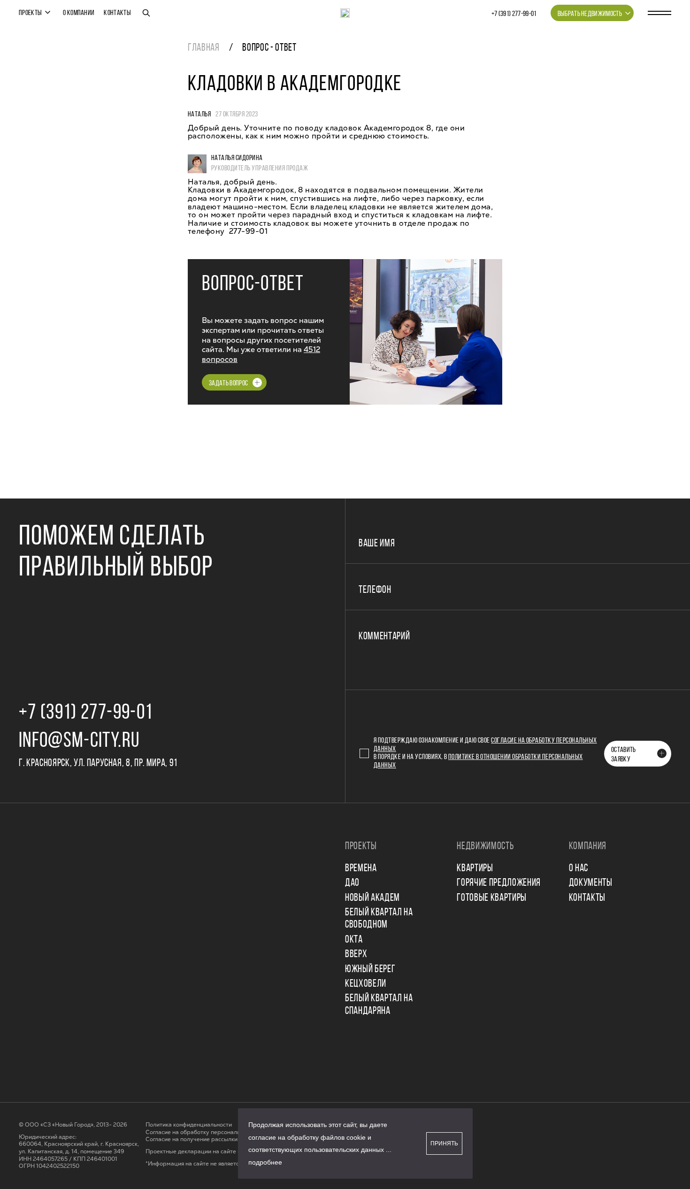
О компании (78, 13)
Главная (204, 48)
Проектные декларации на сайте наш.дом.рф (208, 1151)
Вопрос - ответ (269, 48)
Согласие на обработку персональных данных (209, 1132)
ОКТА (354, 940)
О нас (578, 868)
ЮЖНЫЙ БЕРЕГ (370, 969)
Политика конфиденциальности (189, 1124)
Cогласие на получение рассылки (192, 1139)
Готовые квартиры (492, 898)
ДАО (352, 883)
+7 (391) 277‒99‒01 (514, 14)
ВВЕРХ (356, 954)
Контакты (117, 13)
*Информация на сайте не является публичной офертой (222, 1163)
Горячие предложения (499, 883)
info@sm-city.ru (79, 741)
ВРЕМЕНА (361, 868)
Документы (591, 883)
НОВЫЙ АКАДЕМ (372, 898)
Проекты (30, 13)
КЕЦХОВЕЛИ (365, 984)
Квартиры (475, 868)
